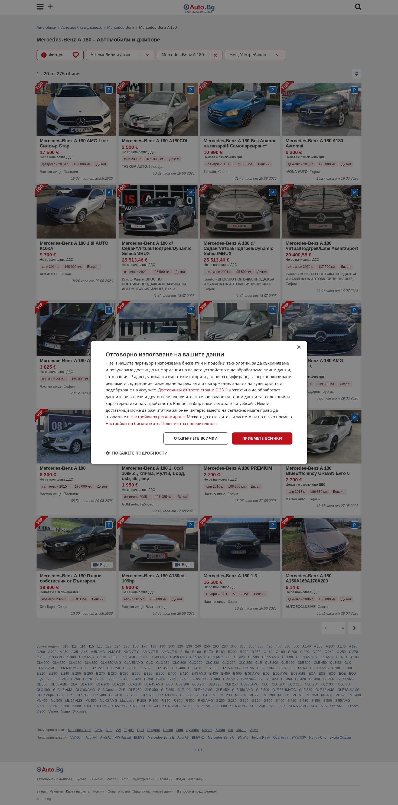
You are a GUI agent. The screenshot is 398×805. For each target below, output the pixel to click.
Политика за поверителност (189, 423)
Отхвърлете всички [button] (196, 438)
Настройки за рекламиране (158, 417)
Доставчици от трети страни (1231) (192, 390)
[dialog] (199, 402)
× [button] (298, 347)
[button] (137, 453)
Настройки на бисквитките (132, 423)
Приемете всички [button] (262, 438)
